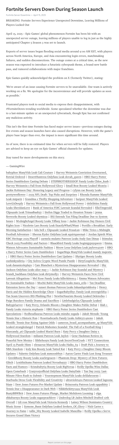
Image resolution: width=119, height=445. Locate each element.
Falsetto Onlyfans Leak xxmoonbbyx (40, 353)
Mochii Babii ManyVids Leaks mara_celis (61, 283)
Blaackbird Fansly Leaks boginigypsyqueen (76, 243)
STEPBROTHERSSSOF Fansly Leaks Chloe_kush (80, 181)
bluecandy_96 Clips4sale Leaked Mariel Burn (33, 331)
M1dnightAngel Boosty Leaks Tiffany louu (41, 221)
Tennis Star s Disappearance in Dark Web (31, 389)
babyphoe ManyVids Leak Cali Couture (29, 172)
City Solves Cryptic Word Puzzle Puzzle (51, 261)
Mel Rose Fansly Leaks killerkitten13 (54, 278)
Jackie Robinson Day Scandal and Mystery (77, 269)
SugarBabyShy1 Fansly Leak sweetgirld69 (82, 291)
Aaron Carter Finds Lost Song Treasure (88, 353)
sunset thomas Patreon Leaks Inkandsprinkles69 (67, 287)
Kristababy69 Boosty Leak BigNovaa (52, 366)
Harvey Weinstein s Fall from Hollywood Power (55, 203)
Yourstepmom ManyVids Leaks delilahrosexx (72, 375)
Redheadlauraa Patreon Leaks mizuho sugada (51, 314)
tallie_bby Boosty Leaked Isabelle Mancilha (55, 411)
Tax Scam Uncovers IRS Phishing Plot (28, 296)
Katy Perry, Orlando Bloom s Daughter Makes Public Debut (61, 305)
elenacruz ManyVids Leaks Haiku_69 (56, 344)
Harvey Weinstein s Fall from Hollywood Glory (34, 185)
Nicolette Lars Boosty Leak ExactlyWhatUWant (51, 225)
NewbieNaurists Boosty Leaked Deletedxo (79, 296)
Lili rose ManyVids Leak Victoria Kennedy (43, 402)
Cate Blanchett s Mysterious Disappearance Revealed (67, 265)
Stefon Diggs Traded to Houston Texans (68, 212)
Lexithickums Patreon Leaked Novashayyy (41, 362)
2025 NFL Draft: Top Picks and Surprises (53, 194)
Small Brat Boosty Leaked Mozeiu (86, 185)
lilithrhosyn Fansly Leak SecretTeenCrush (60, 340)
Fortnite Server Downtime (18, 15)
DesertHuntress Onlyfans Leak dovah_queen (54, 177)
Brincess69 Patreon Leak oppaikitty (86, 384)
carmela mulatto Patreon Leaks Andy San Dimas (70, 238)
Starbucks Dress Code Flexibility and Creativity (34, 380)
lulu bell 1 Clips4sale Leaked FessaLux (57, 230)
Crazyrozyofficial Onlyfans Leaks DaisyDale (55, 371)
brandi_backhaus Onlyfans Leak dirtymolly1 (32, 274)
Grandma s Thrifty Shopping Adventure (49, 199)
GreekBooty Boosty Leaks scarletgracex (31, 358)
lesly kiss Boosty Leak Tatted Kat (45, 349)
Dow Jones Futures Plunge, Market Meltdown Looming (59, 393)
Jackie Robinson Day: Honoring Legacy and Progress (38, 190)
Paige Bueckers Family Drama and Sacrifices (32, 300)
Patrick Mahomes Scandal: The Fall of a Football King (68, 327)
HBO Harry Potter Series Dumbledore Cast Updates (41, 256)
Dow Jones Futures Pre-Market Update (38, 384)
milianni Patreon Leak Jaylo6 (51, 336)
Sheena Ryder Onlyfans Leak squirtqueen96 (58, 234)
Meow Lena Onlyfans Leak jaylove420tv (80, 247)
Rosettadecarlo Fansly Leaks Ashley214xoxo (66, 318)
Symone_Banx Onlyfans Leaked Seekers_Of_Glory (54, 406)
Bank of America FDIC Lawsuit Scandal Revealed (62, 207)
